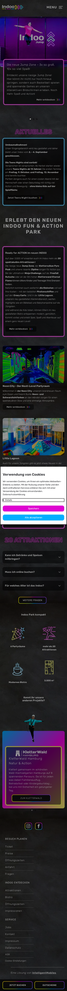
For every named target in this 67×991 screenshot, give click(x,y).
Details (8, 500)
